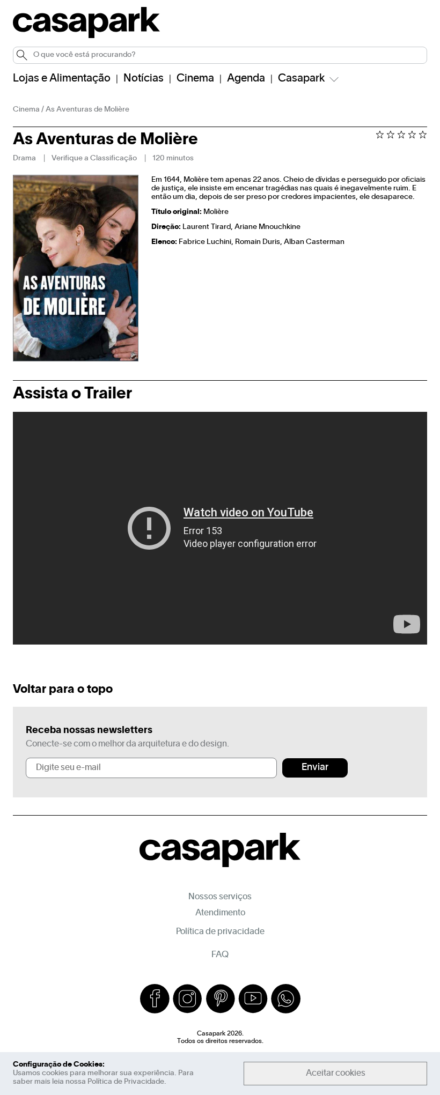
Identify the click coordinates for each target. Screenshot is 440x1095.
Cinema (195, 79)
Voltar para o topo (63, 689)
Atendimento (220, 913)
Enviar (315, 767)
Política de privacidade (220, 932)
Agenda (246, 79)
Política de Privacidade (125, 1081)
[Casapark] (86, 36)
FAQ (220, 955)
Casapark (301, 79)
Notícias (143, 79)
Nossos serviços (220, 897)
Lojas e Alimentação (62, 79)
